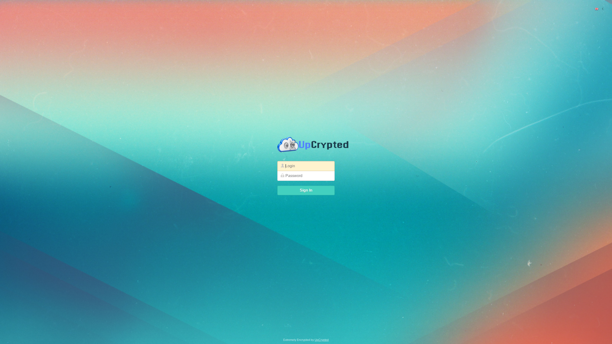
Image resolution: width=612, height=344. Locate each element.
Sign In (306, 190)
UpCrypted (322, 340)
